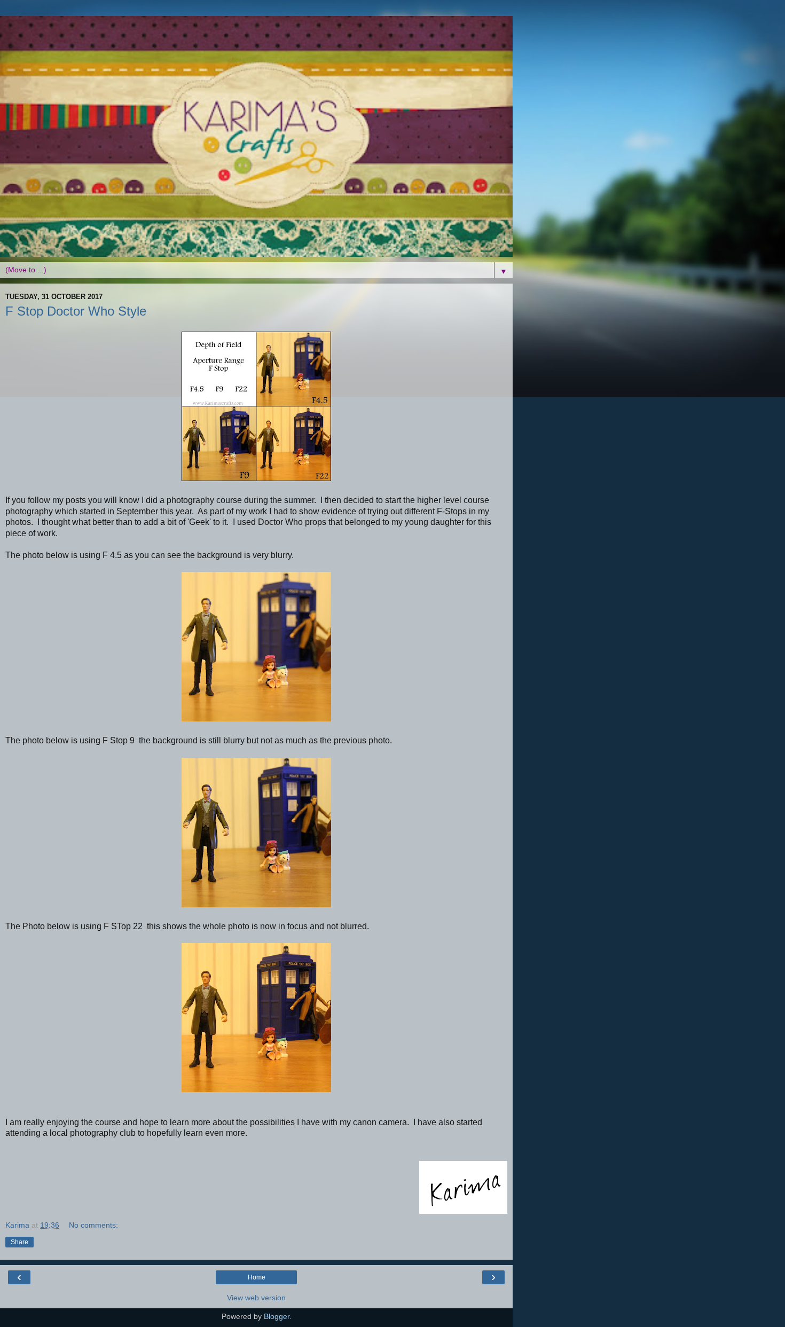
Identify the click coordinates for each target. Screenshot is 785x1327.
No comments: (93, 1225)
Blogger (276, 1316)
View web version (256, 1297)
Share (19, 1242)
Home (256, 1277)
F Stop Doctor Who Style (75, 311)
